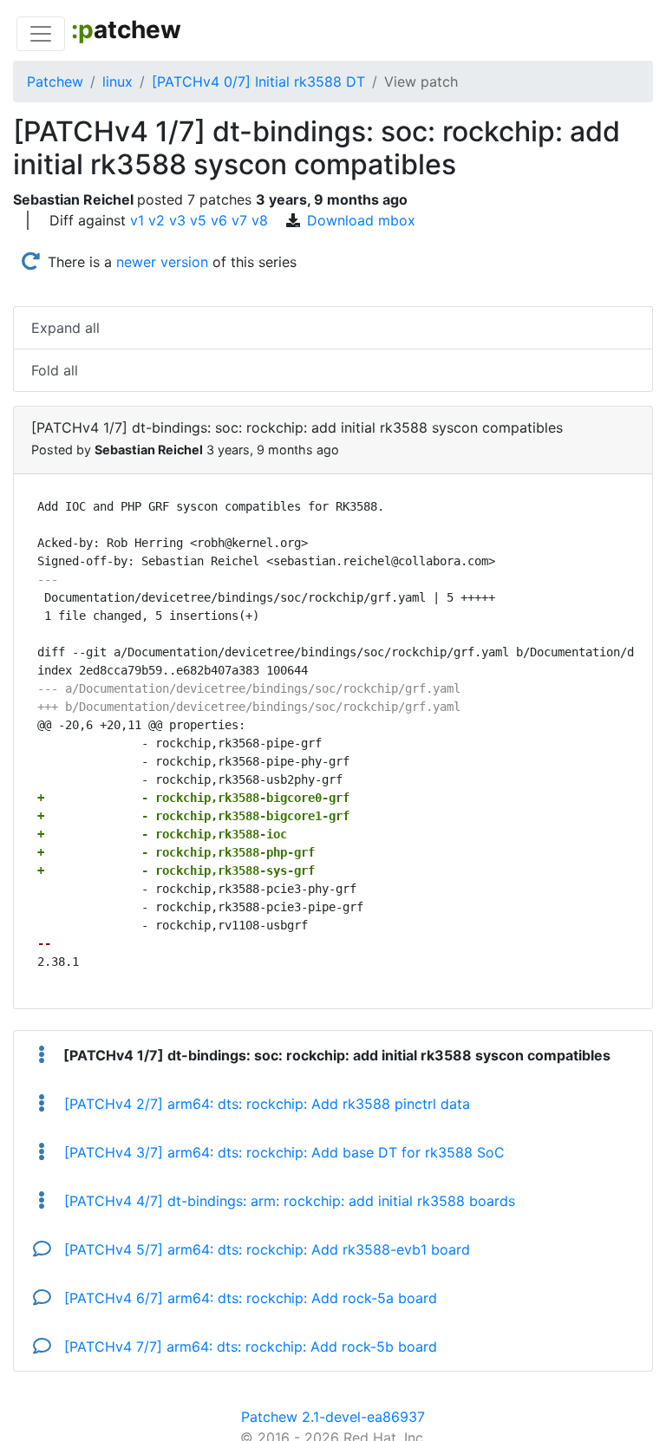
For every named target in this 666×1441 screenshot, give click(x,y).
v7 (239, 220)
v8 (259, 220)
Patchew (55, 81)
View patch (421, 81)
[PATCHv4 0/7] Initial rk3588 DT (258, 81)
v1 (137, 220)
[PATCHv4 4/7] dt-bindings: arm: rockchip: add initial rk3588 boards (287, 1201)
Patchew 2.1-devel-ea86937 (333, 1416)
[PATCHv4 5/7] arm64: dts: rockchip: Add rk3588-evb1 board (265, 1249)
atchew (126, 29)
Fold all (54, 370)
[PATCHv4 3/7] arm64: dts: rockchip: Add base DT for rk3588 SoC (282, 1152)
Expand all (65, 327)
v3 (177, 220)
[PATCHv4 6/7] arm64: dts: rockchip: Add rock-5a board (248, 1298)
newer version (162, 262)
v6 (219, 220)
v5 (198, 220)
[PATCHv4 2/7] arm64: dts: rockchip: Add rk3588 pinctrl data (265, 1103)
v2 (156, 220)
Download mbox (361, 220)
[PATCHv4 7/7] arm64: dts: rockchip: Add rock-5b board (248, 1346)
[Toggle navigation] (40, 33)
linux (117, 81)
